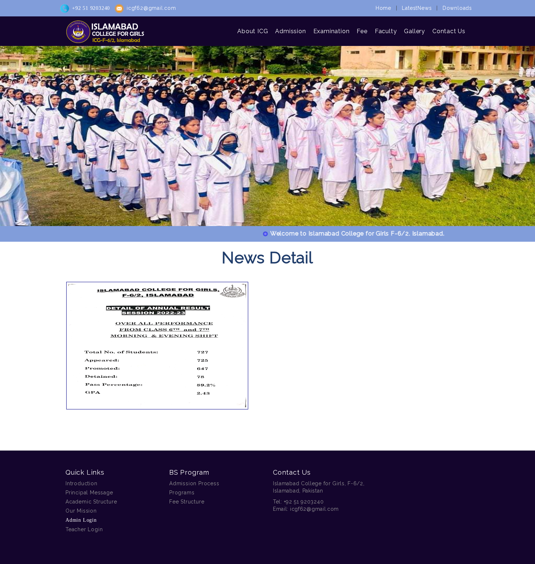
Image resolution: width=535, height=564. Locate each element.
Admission (290, 31)
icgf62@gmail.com (151, 8)
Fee (362, 31)
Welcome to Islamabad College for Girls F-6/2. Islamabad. (341, 233)
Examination (331, 31)
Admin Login (81, 520)
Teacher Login (84, 529)
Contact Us (448, 31)
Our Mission (81, 511)
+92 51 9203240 (91, 8)
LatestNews (417, 8)
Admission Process (194, 483)
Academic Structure (91, 502)
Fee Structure (186, 502)
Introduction (82, 483)
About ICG (252, 31)
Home (383, 8)
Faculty (386, 31)
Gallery (414, 31)
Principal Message (89, 492)
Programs (181, 492)
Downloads (457, 8)
